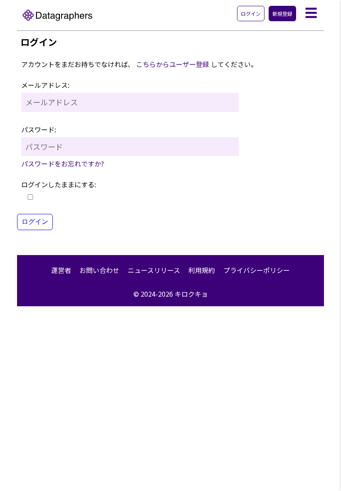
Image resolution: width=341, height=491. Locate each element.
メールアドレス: (45, 85)
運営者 (61, 270)
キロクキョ (191, 294)
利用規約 (201, 270)
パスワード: (38, 129)
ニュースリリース (154, 270)
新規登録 (282, 13)
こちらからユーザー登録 (172, 64)
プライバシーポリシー (256, 270)
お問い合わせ (99, 270)
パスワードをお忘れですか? (62, 164)
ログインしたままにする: (58, 184)
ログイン (251, 13)
